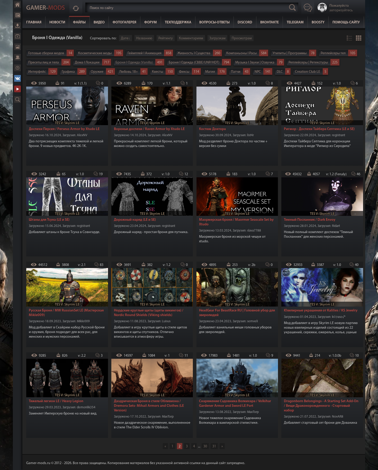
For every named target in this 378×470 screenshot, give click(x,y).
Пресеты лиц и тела (43, 62)
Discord (245, 22)
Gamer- (45, 8)
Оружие (97, 72)
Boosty (318, 22)
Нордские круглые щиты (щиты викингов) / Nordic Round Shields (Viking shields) (148, 313)
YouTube (17, 89)
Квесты (157, 72)
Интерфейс (37, 72)
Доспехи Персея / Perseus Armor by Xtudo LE (64, 129)
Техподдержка (178, 22)
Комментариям (191, 38)
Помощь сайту (346, 22)
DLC (280, 72)
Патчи (235, 72)
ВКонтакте (269, 22)
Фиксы (184, 72)
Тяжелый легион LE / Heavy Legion (56, 401)
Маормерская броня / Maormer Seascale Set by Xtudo (236, 222)
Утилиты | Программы (290, 53)
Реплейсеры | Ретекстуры (308, 62)
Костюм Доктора (212, 129)
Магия (210, 72)
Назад (28, 38)
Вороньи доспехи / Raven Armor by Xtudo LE (149, 129)
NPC (258, 72)
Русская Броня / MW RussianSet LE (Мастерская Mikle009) (66, 313)
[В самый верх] (370, 462)
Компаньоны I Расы (241, 53)
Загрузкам (217, 38)
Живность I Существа (193, 53)
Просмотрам (242, 38)
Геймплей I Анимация (144, 53)
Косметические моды (95, 53)
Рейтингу (165, 38)
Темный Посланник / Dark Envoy (309, 220)
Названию (144, 38)
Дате (124, 38)
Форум (150, 22)
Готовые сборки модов (46, 53)
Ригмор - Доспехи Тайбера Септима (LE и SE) (319, 129)
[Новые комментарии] (75, 7)
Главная (33, 22)
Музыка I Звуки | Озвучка (254, 62)
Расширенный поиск (17, 99)
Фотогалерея (124, 22)
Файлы (79, 22)
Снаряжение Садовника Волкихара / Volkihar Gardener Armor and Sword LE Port (235, 403)
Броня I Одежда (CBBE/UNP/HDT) (194, 62)
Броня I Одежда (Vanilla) (134, 62)
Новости (57, 22)
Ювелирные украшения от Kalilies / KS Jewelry (320, 310)
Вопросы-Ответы (214, 22)
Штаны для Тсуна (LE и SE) (49, 220)
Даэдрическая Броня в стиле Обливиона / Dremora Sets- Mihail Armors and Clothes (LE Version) (149, 405)
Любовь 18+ (128, 72)
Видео (99, 22)
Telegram (295, 22)
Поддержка (17, 67)
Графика (68, 72)
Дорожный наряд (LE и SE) (135, 220)
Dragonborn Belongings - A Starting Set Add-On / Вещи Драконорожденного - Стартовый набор (321, 405)
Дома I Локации (87, 62)
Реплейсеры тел (333, 53)
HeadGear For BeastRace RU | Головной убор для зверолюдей (237, 313)
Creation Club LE (307, 72)
